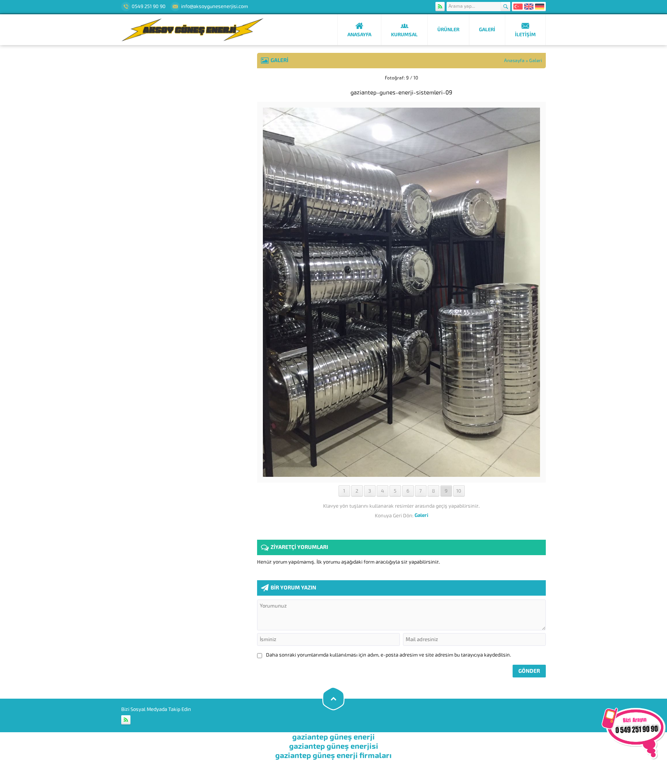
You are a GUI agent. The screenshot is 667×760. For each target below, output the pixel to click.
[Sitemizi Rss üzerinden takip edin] (440, 6)
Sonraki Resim (526, 78)
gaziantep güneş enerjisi (333, 746)
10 (458, 491)
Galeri (535, 60)
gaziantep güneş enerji (333, 736)
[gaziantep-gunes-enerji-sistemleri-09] (401, 474)
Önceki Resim (276, 78)
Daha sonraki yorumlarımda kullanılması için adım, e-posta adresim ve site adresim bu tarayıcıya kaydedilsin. (388, 655)
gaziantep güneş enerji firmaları (333, 755)
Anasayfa (514, 60)
